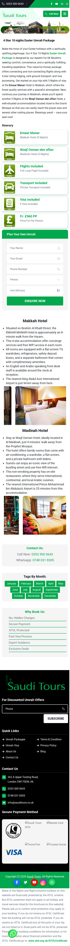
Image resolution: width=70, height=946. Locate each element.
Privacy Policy (48, 745)
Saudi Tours (34, 876)
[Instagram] (62, 4)
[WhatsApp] (67, 4)
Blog (43, 751)
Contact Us (12, 757)
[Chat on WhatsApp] (13, 934)
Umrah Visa (12, 745)
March (39, 583)
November (34, 595)
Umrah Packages (15, 739)
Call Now (53, 14)
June (15, 589)
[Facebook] (51, 4)
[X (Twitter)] (25, 882)
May (60, 583)
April (50, 583)
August (37, 589)
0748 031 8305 (43, 560)
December (50, 595)
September (52, 589)
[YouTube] (56, 4)
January (11, 583)
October (18, 595)
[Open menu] (65, 14)
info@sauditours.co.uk (21, 802)
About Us (11, 751)
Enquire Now (35, 301)
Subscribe (56, 719)
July (25, 589)
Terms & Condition (51, 739)
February (26, 583)
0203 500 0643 (15, 3)
